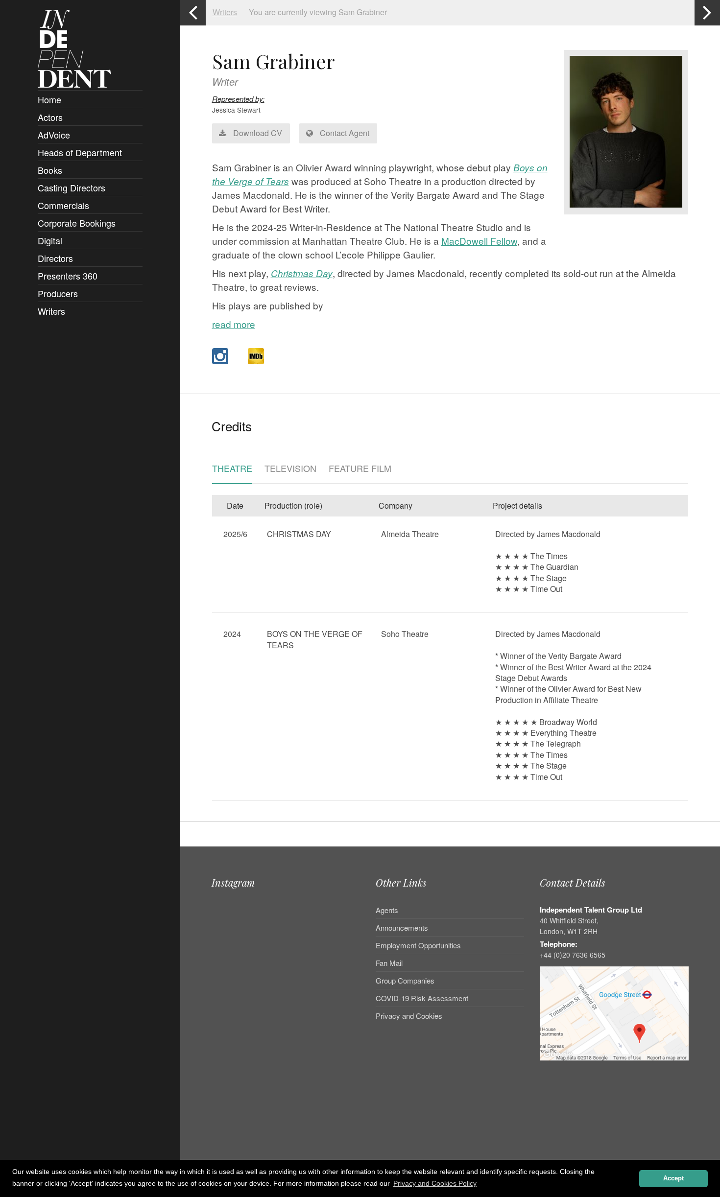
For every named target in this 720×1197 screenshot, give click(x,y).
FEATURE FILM (360, 469)
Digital (50, 240)
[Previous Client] (193, 12)
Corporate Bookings (77, 222)
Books (50, 170)
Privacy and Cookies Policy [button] (435, 1183)
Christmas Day (302, 273)
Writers (51, 311)
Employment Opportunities (418, 945)
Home (49, 99)
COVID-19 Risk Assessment (422, 998)
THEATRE (232, 469)
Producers (58, 293)
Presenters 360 (67, 275)
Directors (55, 258)
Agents (387, 910)
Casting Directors (71, 187)
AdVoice (54, 134)
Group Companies (405, 980)
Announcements (402, 927)
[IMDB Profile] (256, 356)
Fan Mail (389, 963)
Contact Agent (343, 133)
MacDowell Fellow (479, 240)
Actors (50, 117)
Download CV (256, 133)
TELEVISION (290, 469)
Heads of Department (80, 152)
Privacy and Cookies (409, 1015)
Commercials (63, 205)
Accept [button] (673, 1178)
